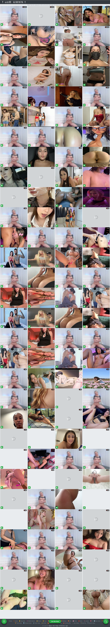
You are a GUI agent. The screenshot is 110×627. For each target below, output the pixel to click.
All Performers (62, 625)
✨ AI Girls (43, 623)
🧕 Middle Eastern (31, 621)
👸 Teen (44, 621)
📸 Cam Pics (83, 623)
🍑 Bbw (69, 621)
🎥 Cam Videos (75, 623)
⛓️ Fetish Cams (36, 623)
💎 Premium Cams (27, 623)
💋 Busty (80, 621)
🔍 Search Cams (91, 623)
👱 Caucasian (22, 621)
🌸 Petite (75, 621)
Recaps (57, 625)
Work (54, 625)
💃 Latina (15, 621)
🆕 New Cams (97, 621)
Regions (50, 625)
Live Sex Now (55, 621)
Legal (67, 625)
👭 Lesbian (86, 621)
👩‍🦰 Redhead (63, 621)
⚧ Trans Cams (18, 623)
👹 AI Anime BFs (67, 623)
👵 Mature (38, 621)
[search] (106, 621)
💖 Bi (91, 621)
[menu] (4, 621)
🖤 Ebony (10, 621)
